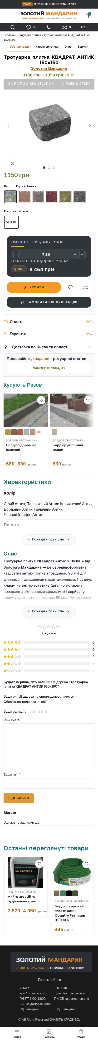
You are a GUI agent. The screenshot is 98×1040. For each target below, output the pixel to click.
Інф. (89, 321)
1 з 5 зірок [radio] (31, 711)
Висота (10, 211)
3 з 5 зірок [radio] (38, 711)
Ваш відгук (13, 719)
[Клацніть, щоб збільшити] (12, 163)
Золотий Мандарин (49, 68)
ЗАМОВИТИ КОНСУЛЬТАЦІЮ (52, 302)
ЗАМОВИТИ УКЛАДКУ (49, 368)
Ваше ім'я (12, 774)
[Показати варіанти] (89, 347)
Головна (9, 35)
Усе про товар (19, 46)
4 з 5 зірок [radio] (42, 711)
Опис (68, 46)
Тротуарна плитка (29, 35)
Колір (9, 186)
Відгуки (83, 46)
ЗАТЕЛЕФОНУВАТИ (48, 27)
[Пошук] (13, 27)
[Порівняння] (85, 287)
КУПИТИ (36, 287)
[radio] (10, 197)
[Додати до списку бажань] (70, 287)
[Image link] (51, 961)
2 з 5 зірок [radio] (35, 711)
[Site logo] (49, 15)
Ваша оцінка (14, 711)
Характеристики (47, 46)
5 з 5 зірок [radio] (46, 711)
